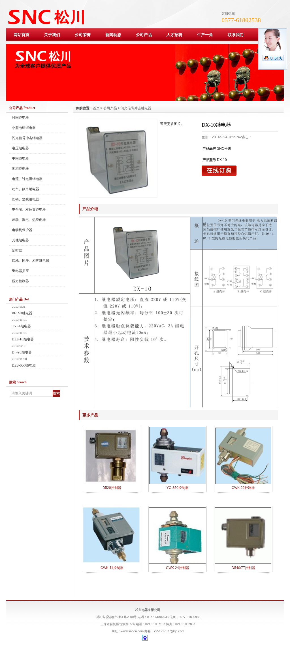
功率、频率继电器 (25, 189)
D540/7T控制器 (243, 568)
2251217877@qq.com (169, 631)
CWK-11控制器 (112, 568)
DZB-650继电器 (24, 365)
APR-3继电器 (22, 313)
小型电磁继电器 (24, 128)
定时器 (17, 250)
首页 (96, 108)
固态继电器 (20, 169)
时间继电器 (20, 118)
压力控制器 (20, 281)
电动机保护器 (22, 230)
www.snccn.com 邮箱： (137, 631)
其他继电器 (20, 240)
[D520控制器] (111, 483)
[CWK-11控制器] (111, 563)
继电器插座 (20, 271)
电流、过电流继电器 (27, 179)
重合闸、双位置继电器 (29, 210)
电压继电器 (20, 148)
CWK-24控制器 (177, 568)
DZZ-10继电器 (23, 339)
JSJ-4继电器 (21, 326)
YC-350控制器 (178, 488)
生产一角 (205, 34)
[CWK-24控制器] (177, 563)
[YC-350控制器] (177, 483)
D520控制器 (112, 488)
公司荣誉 (83, 34)
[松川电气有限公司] (145, 99)
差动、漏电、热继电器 (29, 220)
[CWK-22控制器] (243, 483)
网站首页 (21, 34)
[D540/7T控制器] (243, 563)
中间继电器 (20, 158)
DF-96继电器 (22, 352)
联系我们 (236, 34)
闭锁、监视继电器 (25, 199)
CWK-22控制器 (243, 488)
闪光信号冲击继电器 (27, 138)
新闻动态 (113, 34)
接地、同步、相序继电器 (30, 261)
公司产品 (144, 34)
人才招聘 (174, 34)
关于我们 (52, 34)
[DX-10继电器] (118, 158)
